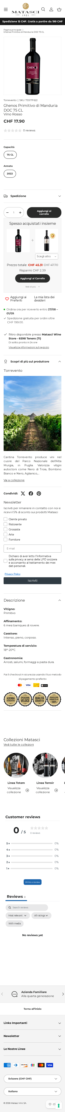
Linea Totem (16, 783)
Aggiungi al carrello (44, 212)
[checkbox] (15, 923)
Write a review (32, 882)
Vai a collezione (14, 480)
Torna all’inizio (33, 1008)
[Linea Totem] (16, 765)
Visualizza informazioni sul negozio (29, 347)
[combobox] (46, 256)
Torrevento (10, 100)
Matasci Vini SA (18, 1103)
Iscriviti (32, 580)
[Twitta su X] (23, 493)
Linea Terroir (45, 783)
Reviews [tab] (16, 896)
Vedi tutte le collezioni (19, 744)
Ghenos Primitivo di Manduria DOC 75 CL (24, 32)
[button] (59, 9)
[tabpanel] (32, 939)
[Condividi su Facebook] (31, 493)
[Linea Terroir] (45, 765)
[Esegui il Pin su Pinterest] (39, 493)
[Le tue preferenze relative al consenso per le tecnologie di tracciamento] (58, 1105)
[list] (32, 66)
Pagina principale (12, 30)
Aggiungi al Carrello (32, 278)
